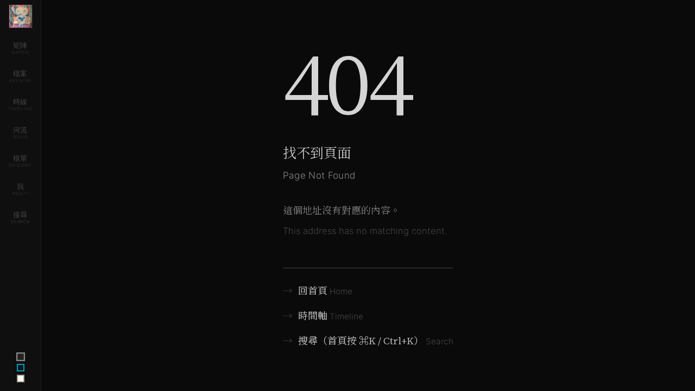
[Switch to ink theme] (20, 367)
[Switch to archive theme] (20, 378)
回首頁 (318, 291)
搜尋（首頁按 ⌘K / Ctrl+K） (368, 341)
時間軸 (323, 316)
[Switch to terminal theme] (20, 356)
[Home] (21, 16)
